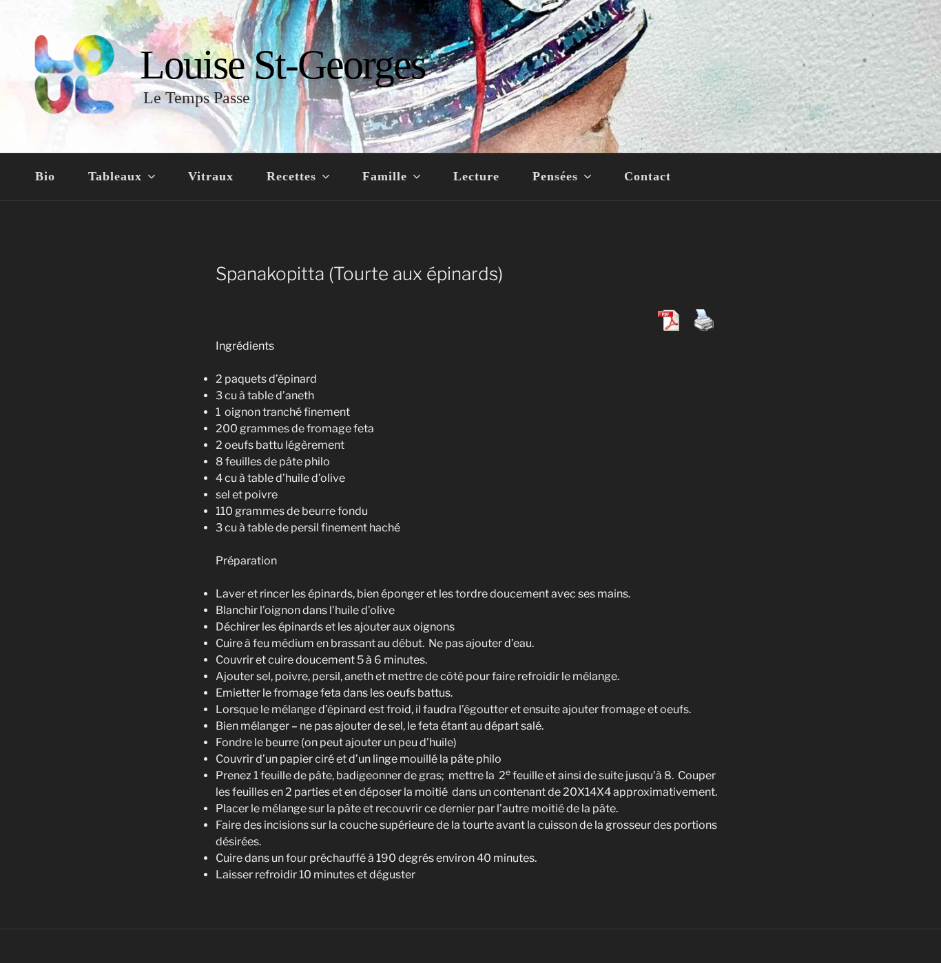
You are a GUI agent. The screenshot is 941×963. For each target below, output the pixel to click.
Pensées (555, 176)
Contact (647, 176)
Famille (384, 176)
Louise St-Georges (282, 64)
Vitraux (211, 176)
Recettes (291, 176)
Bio (45, 176)
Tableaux (115, 176)
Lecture (476, 176)
